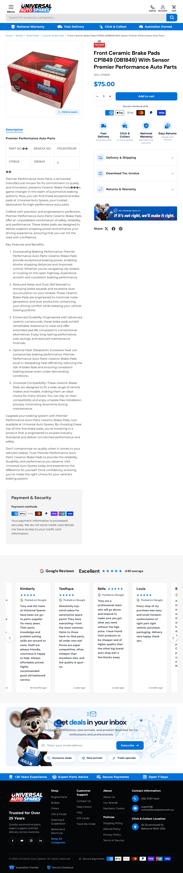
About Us (109, 797)
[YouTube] (21, 840)
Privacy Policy (112, 834)
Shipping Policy (113, 823)
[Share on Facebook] (113, 228)
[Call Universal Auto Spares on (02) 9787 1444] (152, 8)
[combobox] (91, 17)
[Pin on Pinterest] (120, 228)
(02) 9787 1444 (150, 798)
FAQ (79, 812)
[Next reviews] (173, 638)
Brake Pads (33, 35)
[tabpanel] (44, 308)
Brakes (19, 35)
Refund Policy (112, 829)
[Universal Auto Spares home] (26, 797)
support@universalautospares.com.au (157, 808)
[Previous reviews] (10, 638)
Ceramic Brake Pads (53, 35)
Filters (55, 808)
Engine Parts (59, 797)
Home (9, 35)
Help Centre (84, 806)
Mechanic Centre (113, 808)
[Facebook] (12, 840)
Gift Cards (83, 818)
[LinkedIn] (40, 840)
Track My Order (86, 824)
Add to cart (146, 96)
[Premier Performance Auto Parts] (99, 43)
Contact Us (84, 801)
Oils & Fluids (58, 814)
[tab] (14, 129)
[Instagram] (31, 840)
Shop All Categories (58, 840)
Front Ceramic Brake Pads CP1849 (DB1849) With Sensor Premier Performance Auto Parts (115, 35)
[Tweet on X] (106, 228)
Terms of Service (113, 840)
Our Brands (110, 802)
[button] (174, 8)
